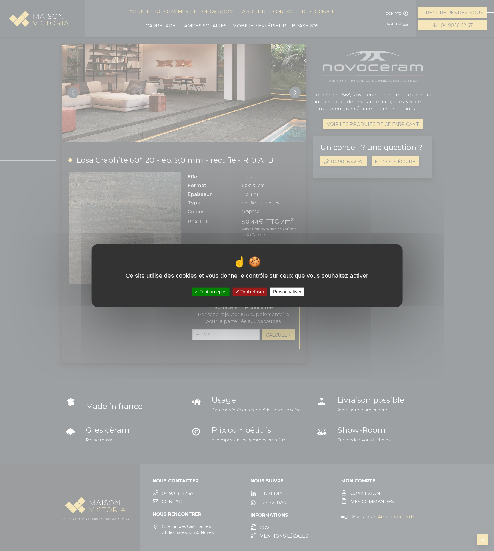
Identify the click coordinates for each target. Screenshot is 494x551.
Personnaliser (287, 291)
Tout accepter (212, 291)
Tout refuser (251, 291)
